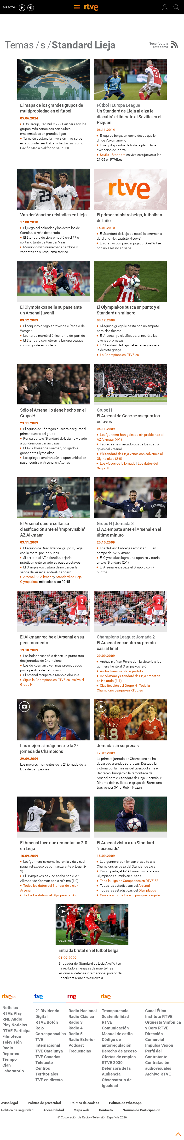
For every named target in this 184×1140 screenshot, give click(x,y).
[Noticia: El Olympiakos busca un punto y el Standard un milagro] (130, 309)
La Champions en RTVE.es (119, 355)
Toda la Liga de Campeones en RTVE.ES (129, 881)
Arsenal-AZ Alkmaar (38, 577)
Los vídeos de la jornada (118, 463)
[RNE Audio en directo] (30, 7)
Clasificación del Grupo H (118, 685)
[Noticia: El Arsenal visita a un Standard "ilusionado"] (130, 847)
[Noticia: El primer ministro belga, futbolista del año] (130, 209)
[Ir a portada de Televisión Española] (49, 997)
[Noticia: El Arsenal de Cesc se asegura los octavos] (130, 417)
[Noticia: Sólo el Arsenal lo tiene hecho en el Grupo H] (53, 414)
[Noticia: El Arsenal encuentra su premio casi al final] (130, 642)
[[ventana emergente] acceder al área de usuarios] (165, 7)
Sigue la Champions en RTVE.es (46, 680)
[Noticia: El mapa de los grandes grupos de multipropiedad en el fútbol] (53, 104)
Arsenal (144, 885)
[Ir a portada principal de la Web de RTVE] (16, 996)
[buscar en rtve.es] (176, 7)
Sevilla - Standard (113, 155)
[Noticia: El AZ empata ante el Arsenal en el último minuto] (130, 525)
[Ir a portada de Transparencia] (141, 997)
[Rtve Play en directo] (22, 7)
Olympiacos (147, 890)
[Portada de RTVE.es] (91, 7)
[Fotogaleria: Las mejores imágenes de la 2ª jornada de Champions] (53, 735)
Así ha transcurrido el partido (121, 671)
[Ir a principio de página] (178, 1134)
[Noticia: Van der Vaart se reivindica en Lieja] (53, 211)
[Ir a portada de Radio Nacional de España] (82, 997)
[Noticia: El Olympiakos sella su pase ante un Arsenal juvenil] (53, 304)
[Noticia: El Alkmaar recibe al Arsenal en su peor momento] (53, 639)
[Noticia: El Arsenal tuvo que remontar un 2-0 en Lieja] (53, 847)
